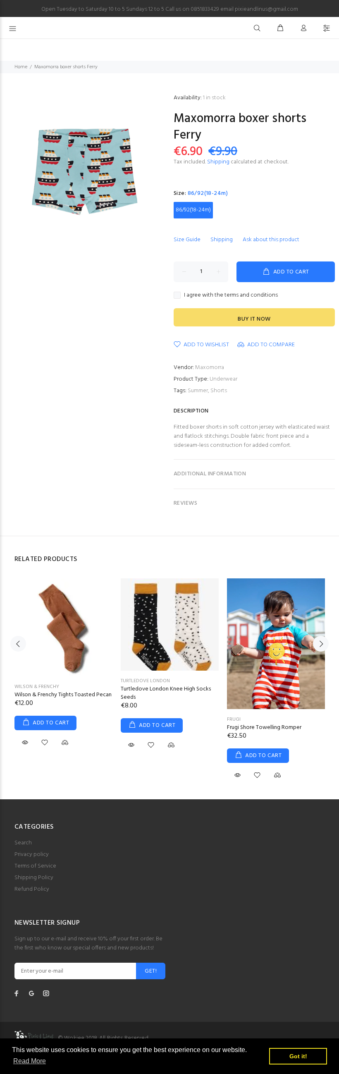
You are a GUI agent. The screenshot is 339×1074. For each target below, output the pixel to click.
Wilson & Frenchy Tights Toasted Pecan (63, 695)
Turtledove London (145, 681)
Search (23, 843)
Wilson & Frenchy (36, 687)
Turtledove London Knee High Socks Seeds (166, 693)
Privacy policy (31, 854)
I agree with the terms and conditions (231, 295)
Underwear (223, 379)
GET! (151, 971)
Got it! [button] (298, 1056)
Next (321, 644)
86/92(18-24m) (193, 210)
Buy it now (254, 319)
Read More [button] (29, 1060)
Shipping (218, 162)
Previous (18, 644)
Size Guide (187, 240)
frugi (234, 719)
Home (20, 67)
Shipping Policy (33, 877)
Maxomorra (209, 367)
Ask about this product (271, 240)
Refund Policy (31, 889)
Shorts (218, 391)
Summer (198, 391)
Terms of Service (35, 866)
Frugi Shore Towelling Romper (264, 727)
